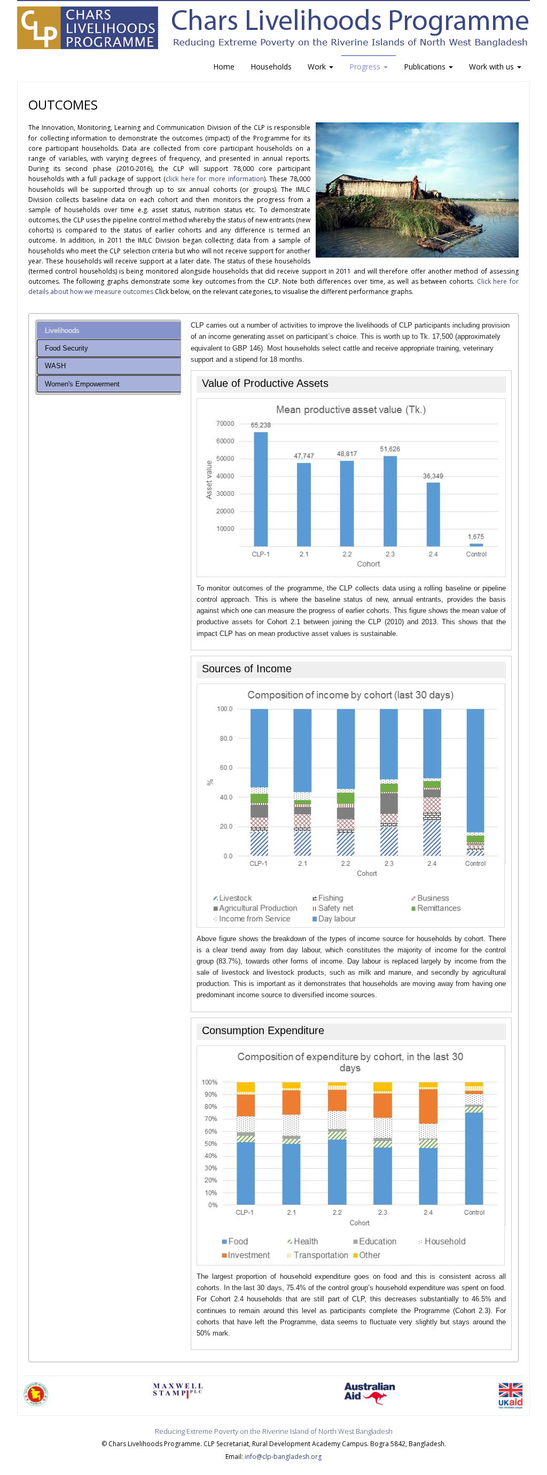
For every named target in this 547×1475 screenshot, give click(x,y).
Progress (365, 66)
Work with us (492, 66)
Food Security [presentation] (66, 348)
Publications (426, 66)
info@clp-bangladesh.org (283, 1456)
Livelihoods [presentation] (62, 331)
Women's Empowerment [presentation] (82, 384)
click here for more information (215, 178)
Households (271, 66)
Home (224, 66)
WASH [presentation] (55, 366)
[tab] (109, 330)
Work (318, 66)
